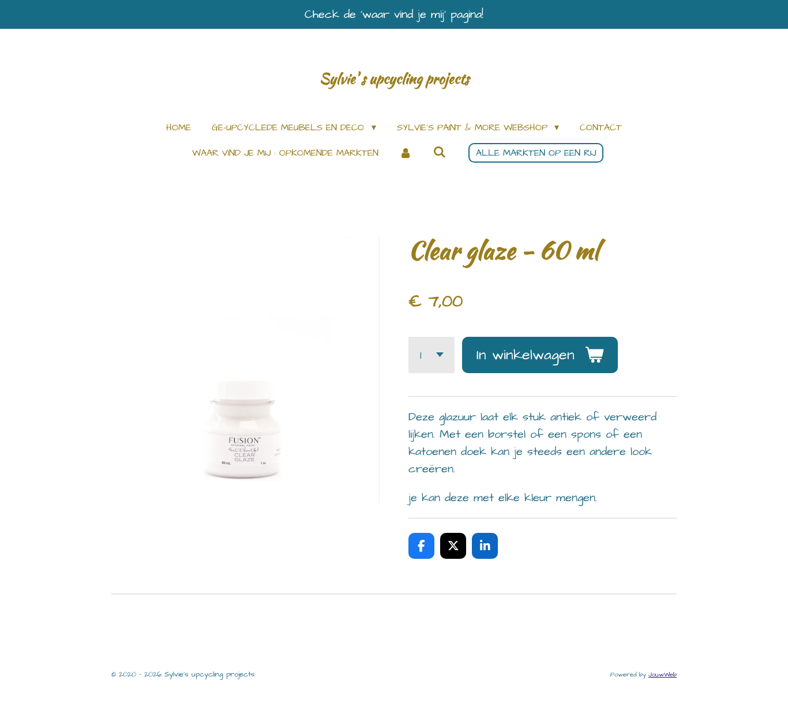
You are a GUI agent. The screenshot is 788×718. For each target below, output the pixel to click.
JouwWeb (662, 674)
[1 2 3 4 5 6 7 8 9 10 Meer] (431, 355)
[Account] (405, 153)
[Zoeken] (439, 152)
